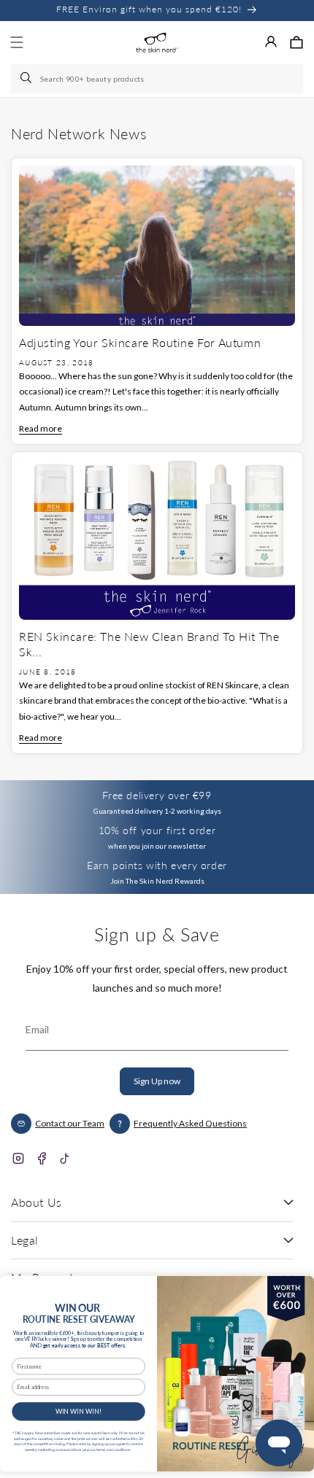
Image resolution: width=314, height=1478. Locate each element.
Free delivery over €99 (156, 795)
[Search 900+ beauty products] (27, 78)
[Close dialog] (298, 1288)
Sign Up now (157, 1081)
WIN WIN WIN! (78, 1411)
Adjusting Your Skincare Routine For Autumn (140, 342)
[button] (296, 42)
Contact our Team (69, 1123)
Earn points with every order (157, 865)
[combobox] (157, 78)
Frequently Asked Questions (190, 1123)
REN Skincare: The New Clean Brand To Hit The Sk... (149, 643)
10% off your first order (157, 830)
